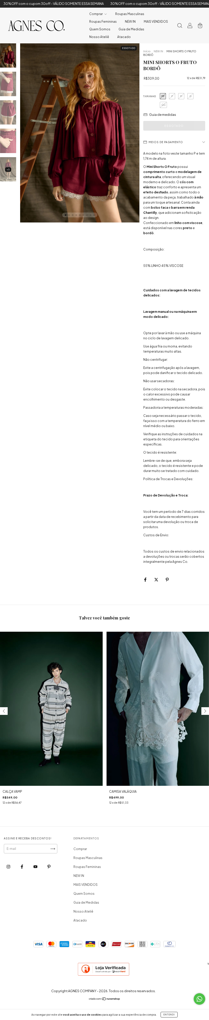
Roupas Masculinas (129, 14)
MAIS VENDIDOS (156, 21)
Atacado (124, 37)
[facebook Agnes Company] (22, 866)
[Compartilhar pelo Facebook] (145, 580)
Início (146, 51)
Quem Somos (99, 29)
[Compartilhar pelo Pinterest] (167, 580)
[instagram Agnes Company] (9, 866)
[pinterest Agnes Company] (49, 866)
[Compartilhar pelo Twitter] (156, 580)
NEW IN (130, 21)
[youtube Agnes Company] (36, 866)
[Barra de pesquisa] (179, 26)
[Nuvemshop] (105, 999)
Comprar (96, 14)
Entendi (169, 1014)
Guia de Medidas (131, 29)
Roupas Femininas (103, 21)
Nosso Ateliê (99, 37)
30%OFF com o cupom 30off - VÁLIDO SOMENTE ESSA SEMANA (134, 4)
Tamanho (149, 96)
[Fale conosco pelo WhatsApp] (199, 999)
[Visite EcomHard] (103, 976)
